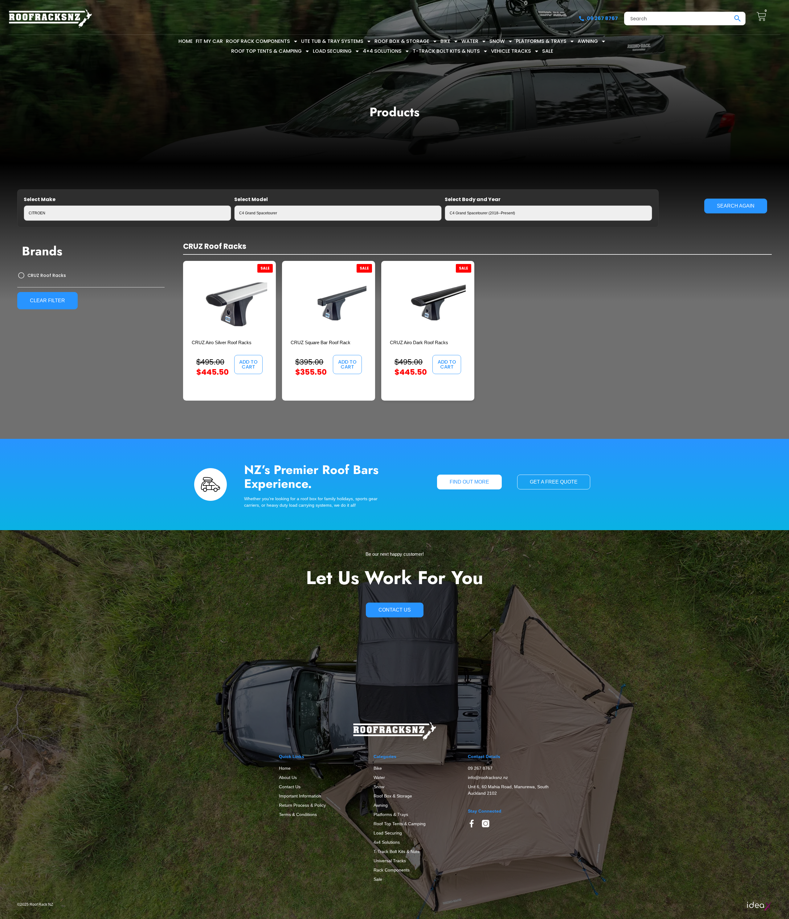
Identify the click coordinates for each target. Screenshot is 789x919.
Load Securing (332, 51)
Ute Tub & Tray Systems (332, 41)
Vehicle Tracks (511, 51)
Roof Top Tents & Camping (266, 51)
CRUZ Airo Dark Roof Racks (419, 342)
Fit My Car (209, 41)
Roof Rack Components (258, 41)
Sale (547, 51)
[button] (248, 364)
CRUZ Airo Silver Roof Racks (221, 342)
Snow (497, 41)
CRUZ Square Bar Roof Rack (320, 342)
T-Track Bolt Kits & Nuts (446, 51)
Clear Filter (47, 300)
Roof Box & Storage (401, 41)
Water (469, 41)
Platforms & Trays (541, 41)
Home (185, 41)
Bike (445, 41)
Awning (588, 41)
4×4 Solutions (382, 51)
